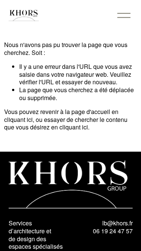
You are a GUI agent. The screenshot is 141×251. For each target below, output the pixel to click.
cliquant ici (18, 119)
